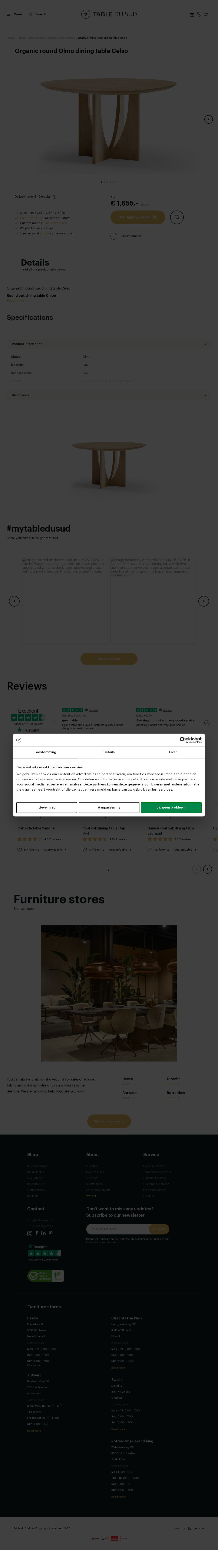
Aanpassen (106, 807)
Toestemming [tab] (45, 752)
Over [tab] (173, 752)
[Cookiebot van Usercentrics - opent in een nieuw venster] (183, 740)
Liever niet (47, 807)
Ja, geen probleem (171, 807)
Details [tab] (109, 752)
